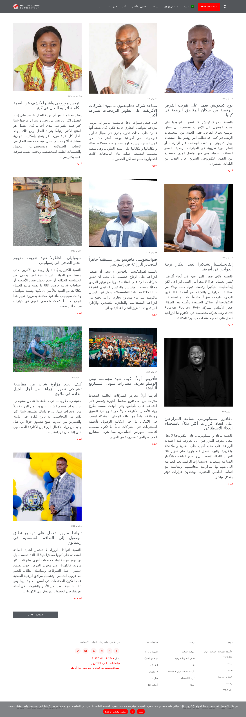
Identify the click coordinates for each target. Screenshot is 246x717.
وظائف (229, 683)
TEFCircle (227, 690)
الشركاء (154, 665)
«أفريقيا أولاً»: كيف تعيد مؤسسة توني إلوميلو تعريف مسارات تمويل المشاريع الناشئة (123, 383)
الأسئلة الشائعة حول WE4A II (181, 671)
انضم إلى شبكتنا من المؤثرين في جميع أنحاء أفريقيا (95, 667)
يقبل (140, 711)
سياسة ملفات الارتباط (116, 711)
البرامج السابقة (188, 651)
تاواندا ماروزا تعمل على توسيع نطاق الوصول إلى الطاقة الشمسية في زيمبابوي (47, 537)
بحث (230, 670)
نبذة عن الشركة (151, 658)
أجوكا (192, 684)
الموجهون (153, 671)
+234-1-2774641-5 (103, 658)
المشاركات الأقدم (35, 614)
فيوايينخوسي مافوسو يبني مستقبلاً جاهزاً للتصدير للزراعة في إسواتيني (123, 261)
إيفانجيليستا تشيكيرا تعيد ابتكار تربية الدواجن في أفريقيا (198, 266)
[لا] (241, 709)
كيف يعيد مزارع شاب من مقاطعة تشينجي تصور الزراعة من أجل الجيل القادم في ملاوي (47, 388)
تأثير (124, 6)
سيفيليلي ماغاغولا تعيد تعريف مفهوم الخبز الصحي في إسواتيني (47, 260)
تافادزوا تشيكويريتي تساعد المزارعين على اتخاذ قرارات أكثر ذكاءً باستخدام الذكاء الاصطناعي (198, 423)
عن (100, 6)
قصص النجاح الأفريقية (185, 658)
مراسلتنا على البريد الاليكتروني (105, 663)
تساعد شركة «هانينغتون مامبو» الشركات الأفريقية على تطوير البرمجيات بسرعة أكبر (123, 110)
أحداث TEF (153, 684)
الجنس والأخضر (139, 6)
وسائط (155, 6)
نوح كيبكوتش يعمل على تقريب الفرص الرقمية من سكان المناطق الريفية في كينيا (198, 110)
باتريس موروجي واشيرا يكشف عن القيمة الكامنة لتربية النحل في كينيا (47, 105)
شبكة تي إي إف (171, 6)
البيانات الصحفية (225, 676)
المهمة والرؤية (151, 651)
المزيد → (78, 163)
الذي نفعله (112, 6)
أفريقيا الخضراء (188, 678)
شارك (155, 678)
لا (132, 711)
